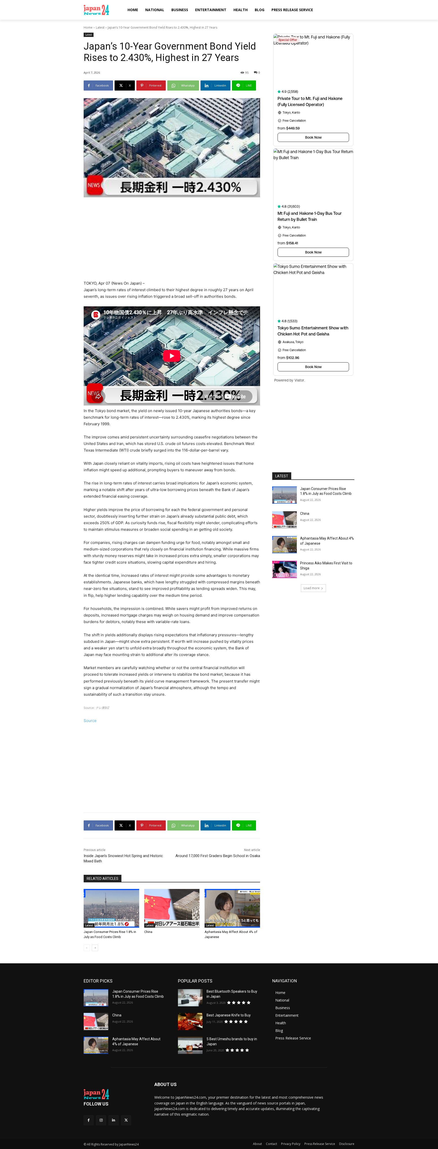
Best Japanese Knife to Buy (229, 1015)
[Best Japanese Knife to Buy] (190, 1021)
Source (90, 720)
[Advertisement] (172, 239)
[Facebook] (89, 1120)
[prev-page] (87, 948)
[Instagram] (101, 1120)
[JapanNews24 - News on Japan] (113, 1094)
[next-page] (95, 948)
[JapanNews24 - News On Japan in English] (101, 10)
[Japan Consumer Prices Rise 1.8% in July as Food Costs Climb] (111, 908)
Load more (312, 588)
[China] (172, 908)
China (148, 932)
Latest (100, 27)
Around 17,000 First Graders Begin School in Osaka (217, 856)
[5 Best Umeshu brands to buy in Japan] (190, 1045)
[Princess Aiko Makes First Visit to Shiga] (284, 569)
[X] (126, 1120)
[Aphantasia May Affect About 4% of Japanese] (232, 908)
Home (88, 27)
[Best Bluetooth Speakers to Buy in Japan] (190, 997)
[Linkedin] (113, 1120)
